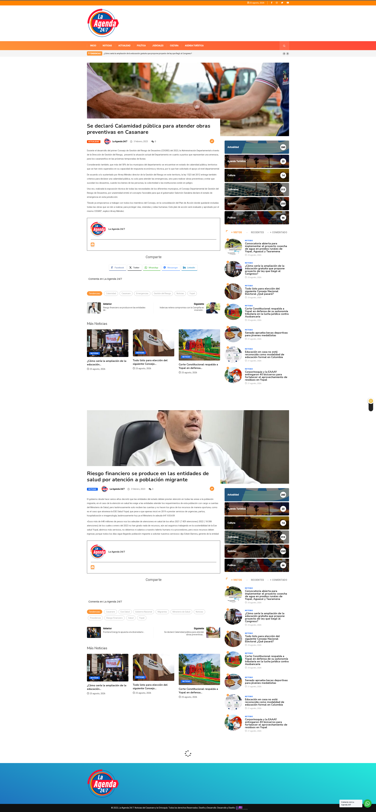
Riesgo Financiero (114, 618)
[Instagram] (277, 3)
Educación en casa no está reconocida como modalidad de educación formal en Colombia (264, 354)
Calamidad (111, 293)
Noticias (180, 293)
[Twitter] (282, 3)
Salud (131, 618)
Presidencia (95, 618)
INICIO (93, 45)
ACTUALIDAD (124, 45)
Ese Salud (125, 612)
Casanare (126, 293)
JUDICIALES (157, 45)
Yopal (192, 293)
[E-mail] (92, 244)
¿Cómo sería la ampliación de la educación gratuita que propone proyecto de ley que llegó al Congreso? (265, 270)
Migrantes (162, 612)
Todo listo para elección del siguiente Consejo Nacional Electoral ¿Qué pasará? (137, 53)
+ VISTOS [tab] (236, 232)
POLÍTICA (141, 45)
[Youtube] (288, 3)
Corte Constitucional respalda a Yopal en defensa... (152, 366)
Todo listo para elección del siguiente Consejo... (104, 362)
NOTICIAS (107, 45)
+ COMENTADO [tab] (278, 232)
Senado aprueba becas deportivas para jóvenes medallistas (194, 360)
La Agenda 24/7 (119, 141)
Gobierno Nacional (143, 612)
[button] (284, 53)
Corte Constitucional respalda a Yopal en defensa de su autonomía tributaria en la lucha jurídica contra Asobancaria (267, 312)
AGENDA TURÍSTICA (194, 45)
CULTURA (174, 45)
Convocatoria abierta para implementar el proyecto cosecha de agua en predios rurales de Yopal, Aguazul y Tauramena (266, 247)
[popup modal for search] (284, 45)
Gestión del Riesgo (162, 293)
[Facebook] (271, 3)
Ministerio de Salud (181, 612)
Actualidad (93, 142)
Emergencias (142, 293)
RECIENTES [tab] (257, 232)
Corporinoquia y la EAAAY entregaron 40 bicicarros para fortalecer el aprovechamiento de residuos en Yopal (266, 376)
